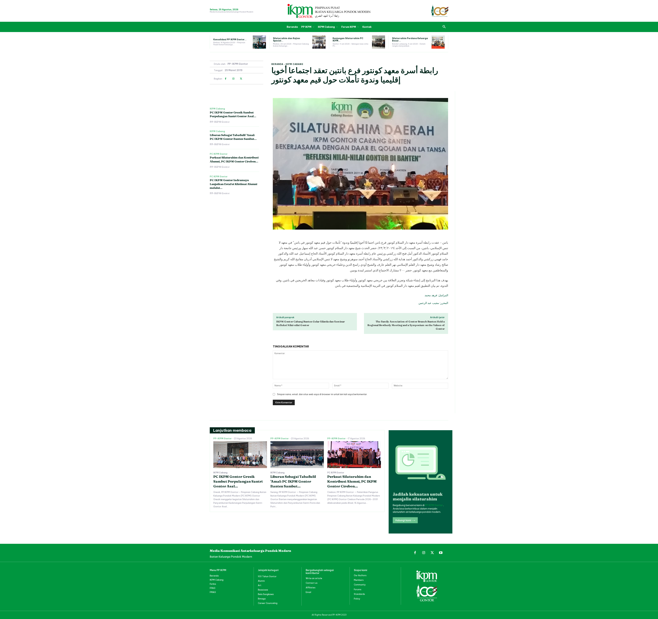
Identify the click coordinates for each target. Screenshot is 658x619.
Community (360, 584)
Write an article (314, 578)
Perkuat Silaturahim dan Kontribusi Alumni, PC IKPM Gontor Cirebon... (352, 481)
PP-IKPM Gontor (238, 64)
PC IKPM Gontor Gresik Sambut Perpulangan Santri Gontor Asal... (233, 114)
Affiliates (310, 587)
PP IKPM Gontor (434, 505)
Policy (357, 598)
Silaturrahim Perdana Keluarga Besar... (410, 39)
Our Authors (360, 575)
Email (308, 592)
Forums (357, 589)
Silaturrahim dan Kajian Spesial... (286, 39)
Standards (359, 594)
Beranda (277, 64)
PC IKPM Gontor (219, 154)
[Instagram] (233, 79)
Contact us (312, 583)
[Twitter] (241, 79)
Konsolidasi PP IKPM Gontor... (230, 39)
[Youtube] (440, 552)
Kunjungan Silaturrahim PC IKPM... (348, 39)
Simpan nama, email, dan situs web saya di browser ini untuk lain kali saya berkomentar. (322, 394)
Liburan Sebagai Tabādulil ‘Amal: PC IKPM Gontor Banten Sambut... (293, 481)
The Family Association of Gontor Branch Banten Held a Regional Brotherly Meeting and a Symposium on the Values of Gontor (406, 325)
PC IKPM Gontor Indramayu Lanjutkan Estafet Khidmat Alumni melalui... (233, 183)
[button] (444, 27)
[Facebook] (226, 79)
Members (359, 580)
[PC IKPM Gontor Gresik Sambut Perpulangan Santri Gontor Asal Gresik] (240, 454)
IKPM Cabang (294, 64)
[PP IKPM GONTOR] (329, 10)
